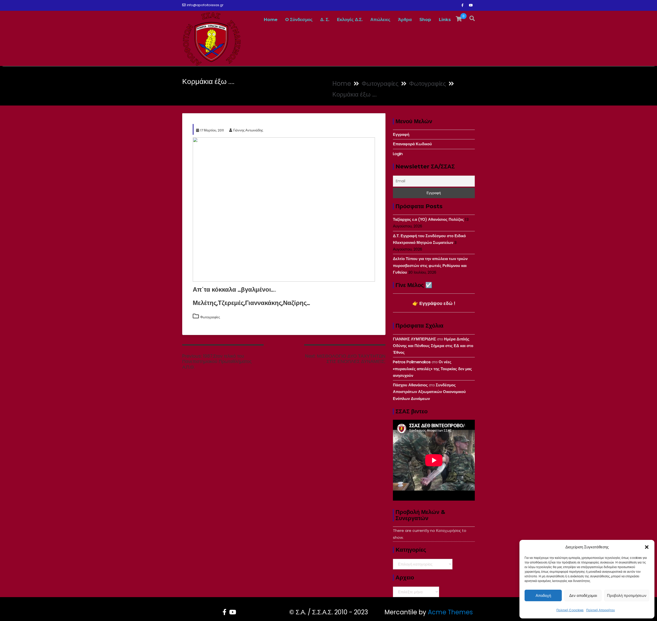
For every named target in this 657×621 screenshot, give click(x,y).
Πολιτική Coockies (570, 610)
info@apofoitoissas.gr (205, 5)
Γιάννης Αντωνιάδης (248, 130)
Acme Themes (450, 612)
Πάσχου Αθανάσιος (410, 385)
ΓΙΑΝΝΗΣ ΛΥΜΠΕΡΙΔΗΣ (414, 339)
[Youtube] (471, 5)
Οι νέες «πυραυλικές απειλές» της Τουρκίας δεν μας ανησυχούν (432, 368)
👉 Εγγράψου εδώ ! (433, 303)
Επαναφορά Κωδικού (412, 144)
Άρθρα (405, 19)
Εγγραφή (401, 134)
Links (445, 19)
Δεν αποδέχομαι (583, 595)
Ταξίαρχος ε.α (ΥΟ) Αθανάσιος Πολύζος (428, 219)
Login (398, 153)
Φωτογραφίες (210, 317)
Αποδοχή (543, 595)
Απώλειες (380, 19)
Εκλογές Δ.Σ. (350, 19)
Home (270, 19)
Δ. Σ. (324, 19)
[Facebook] (462, 5)
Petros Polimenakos (412, 362)
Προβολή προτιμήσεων (626, 595)
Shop (425, 19)
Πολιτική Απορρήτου (600, 610)
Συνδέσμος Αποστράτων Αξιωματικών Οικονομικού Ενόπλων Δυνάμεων (429, 391)
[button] (646, 547)
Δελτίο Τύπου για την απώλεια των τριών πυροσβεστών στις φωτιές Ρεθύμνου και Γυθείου (430, 265)
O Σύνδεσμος (299, 19)
